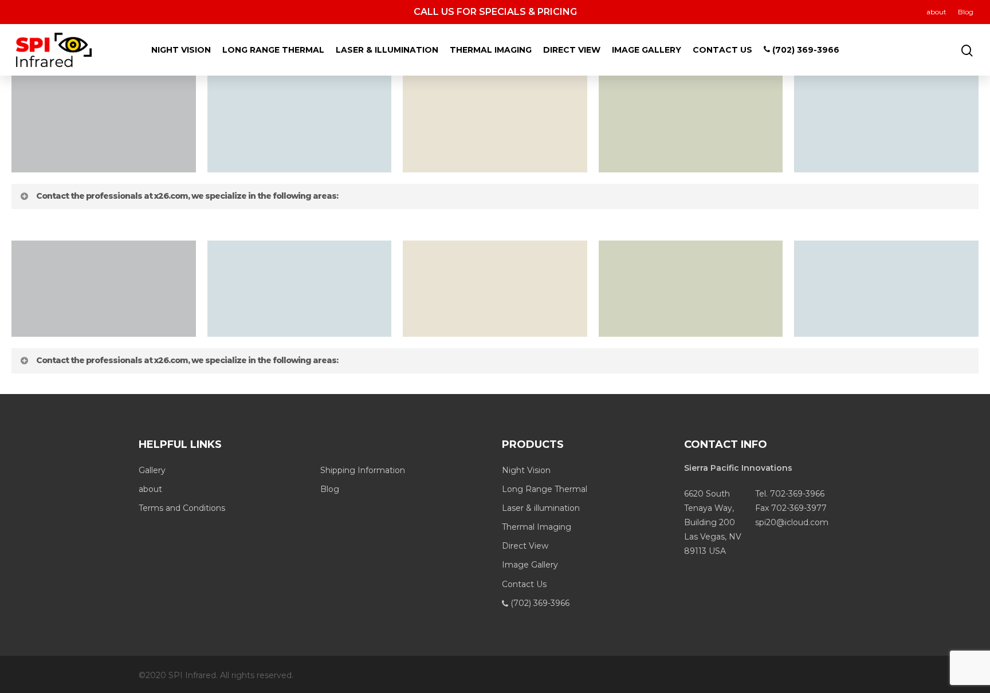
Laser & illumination (387, 50)
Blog (965, 11)
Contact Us (722, 50)
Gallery (152, 470)
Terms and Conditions (182, 508)
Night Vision (181, 50)
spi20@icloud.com (791, 522)
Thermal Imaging (491, 50)
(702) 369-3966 (804, 50)
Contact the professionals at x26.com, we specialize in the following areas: (187, 196)
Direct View (571, 50)
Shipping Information (362, 470)
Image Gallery (646, 50)
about (936, 11)
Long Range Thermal (273, 50)
